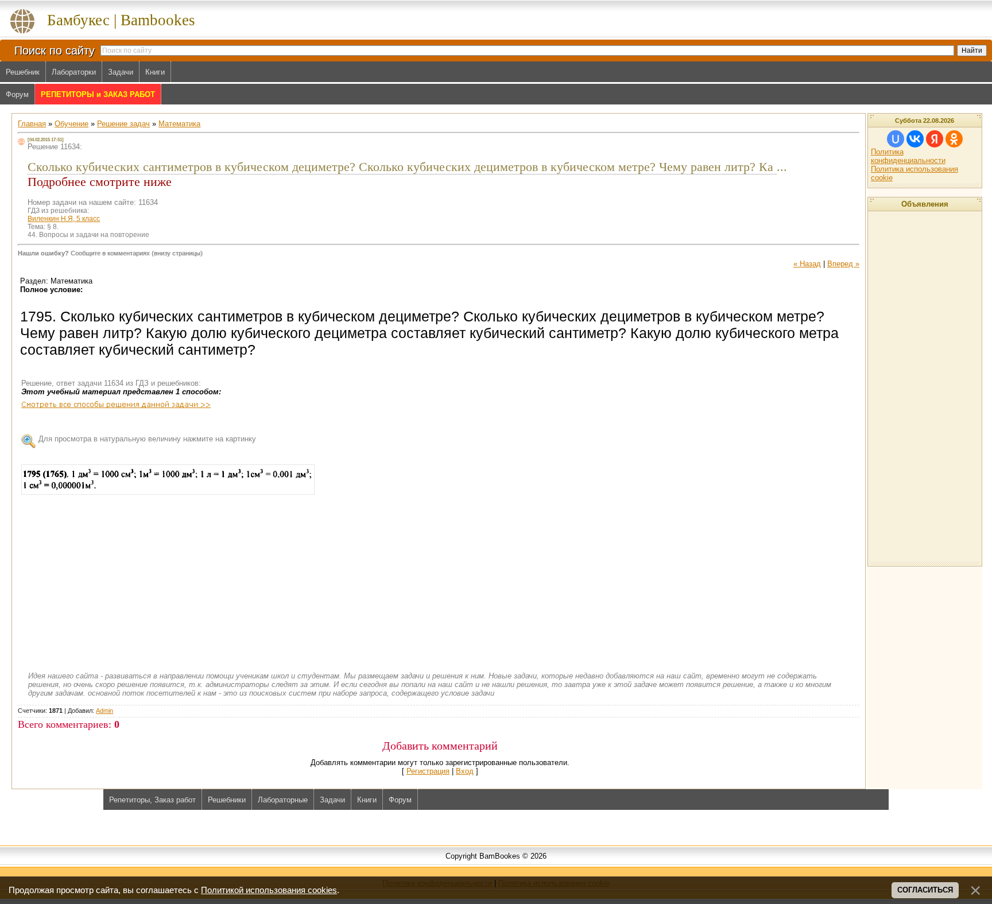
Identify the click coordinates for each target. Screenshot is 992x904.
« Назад (807, 263)
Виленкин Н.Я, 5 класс (64, 219)
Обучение (71, 123)
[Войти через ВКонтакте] (915, 139)
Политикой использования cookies (269, 890)
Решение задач (123, 123)
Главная (32, 123)
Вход (465, 771)
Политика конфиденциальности (908, 156)
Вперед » (843, 263)
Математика (179, 123)
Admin (104, 710)
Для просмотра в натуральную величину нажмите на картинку (147, 438)
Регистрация (428, 771)
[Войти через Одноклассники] (954, 139)
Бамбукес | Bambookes (121, 20)
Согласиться (925, 890)
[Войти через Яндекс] (934, 139)
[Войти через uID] (895, 139)
